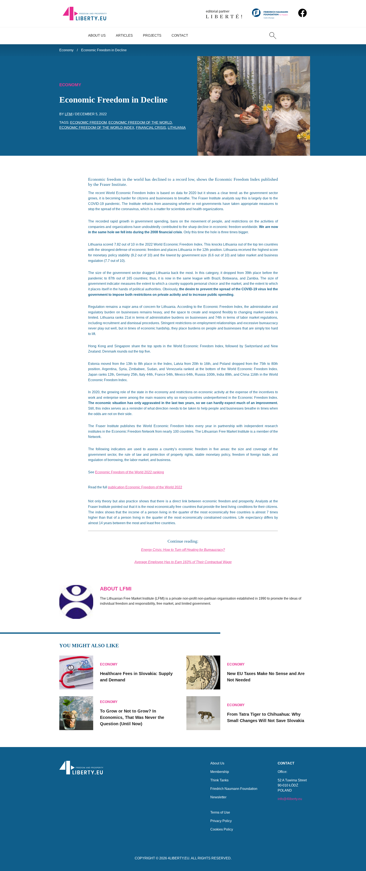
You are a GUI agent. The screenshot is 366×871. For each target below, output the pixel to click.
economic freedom (88, 122)
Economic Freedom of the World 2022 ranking (129, 472)
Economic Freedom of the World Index (96, 127)
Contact (180, 35)
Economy (66, 50)
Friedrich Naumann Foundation (233, 788)
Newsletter (218, 797)
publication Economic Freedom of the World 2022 (145, 487)
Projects (152, 35)
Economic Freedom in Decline (104, 50)
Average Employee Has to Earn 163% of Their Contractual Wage (183, 562)
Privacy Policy (221, 821)
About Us (97, 35)
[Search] (273, 35)
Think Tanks (219, 780)
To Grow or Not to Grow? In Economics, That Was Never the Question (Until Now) (132, 717)
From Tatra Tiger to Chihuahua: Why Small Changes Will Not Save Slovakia (265, 717)
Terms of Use (220, 812)
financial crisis (151, 127)
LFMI (68, 114)
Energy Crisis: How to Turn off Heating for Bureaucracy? (183, 549)
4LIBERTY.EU (178, 858)
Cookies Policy (221, 829)
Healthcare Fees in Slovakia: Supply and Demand (136, 676)
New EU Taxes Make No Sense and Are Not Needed (266, 676)
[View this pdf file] (184, 487)
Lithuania (177, 127)
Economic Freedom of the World (140, 122)
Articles (124, 35)
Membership (219, 772)
